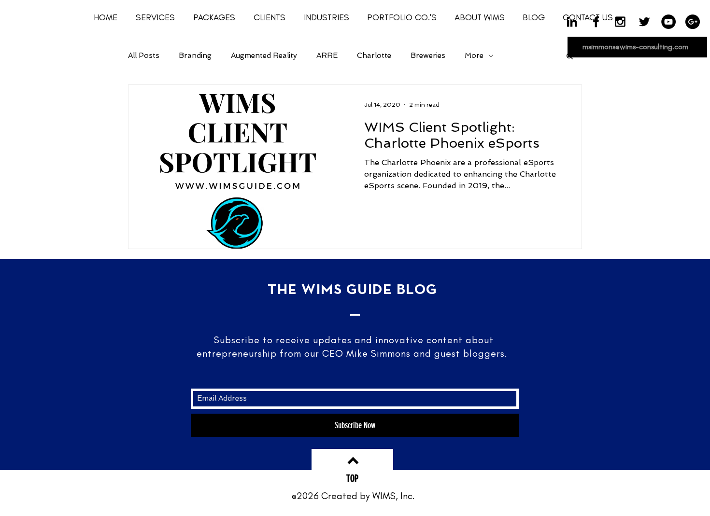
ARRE (327, 55)
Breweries (428, 55)
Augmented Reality (264, 55)
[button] (216, 18)
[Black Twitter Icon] (644, 21)
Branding (195, 55)
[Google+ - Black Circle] (692, 21)
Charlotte (374, 55)
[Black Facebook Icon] (596, 21)
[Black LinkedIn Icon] (572, 21)
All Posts (143, 55)
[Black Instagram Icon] (620, 21)
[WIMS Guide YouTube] (668, 21)
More (474, 55)
